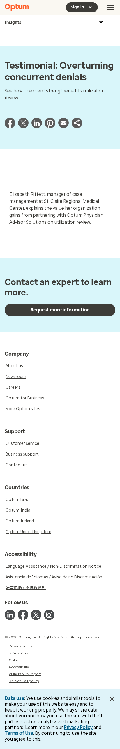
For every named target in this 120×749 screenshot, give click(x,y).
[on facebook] (23, 615)
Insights (13, 22)
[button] (77, 126)
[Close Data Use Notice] (112, 699)
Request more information (60, 310)
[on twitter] (36, 615)
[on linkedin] (10, 615)
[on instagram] (49, 615)
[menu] (111, 7)
